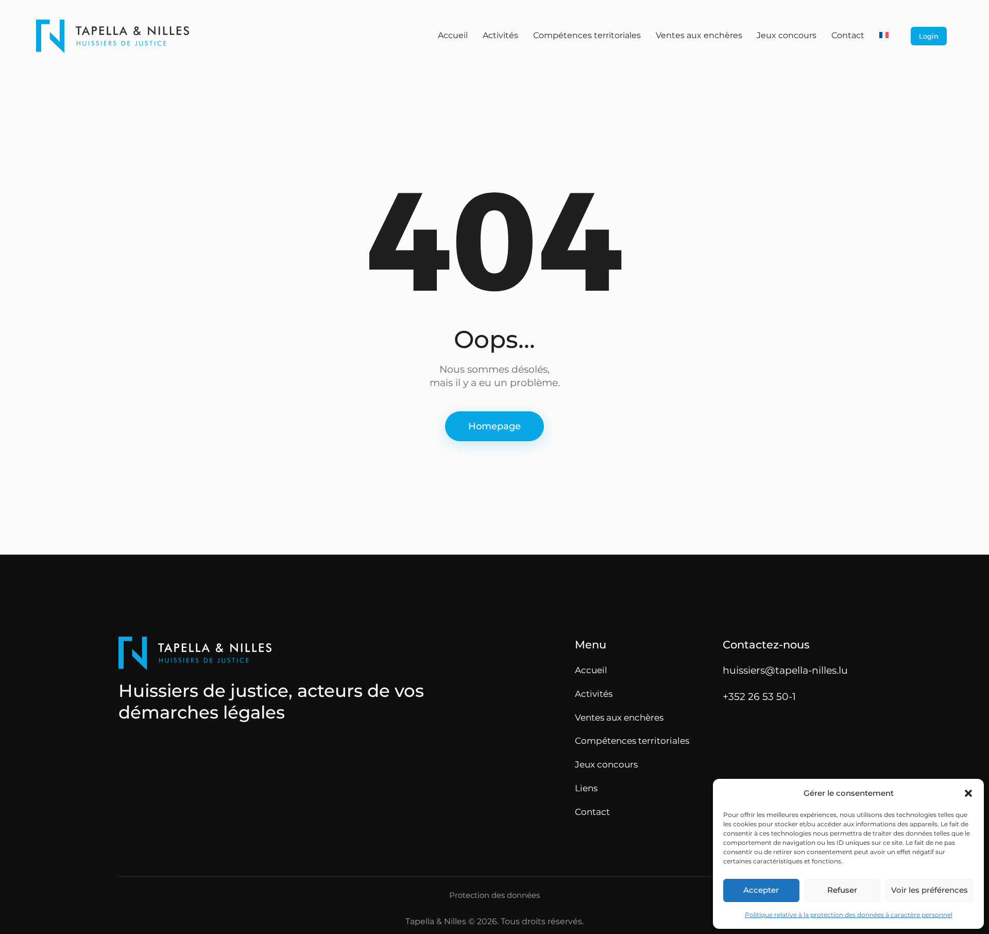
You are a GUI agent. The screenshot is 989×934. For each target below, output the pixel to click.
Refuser (842, 890)
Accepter (761, 890)
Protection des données (494, 895)
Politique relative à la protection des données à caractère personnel (848, 915)
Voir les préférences (929, 890)
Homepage (494, 426)
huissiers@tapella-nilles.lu (785, 670)
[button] (968, 793)
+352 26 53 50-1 (759, 696)
